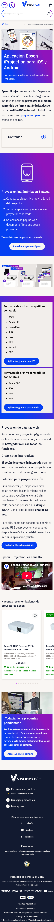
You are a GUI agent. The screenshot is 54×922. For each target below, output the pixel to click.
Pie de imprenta (40, 912)
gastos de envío (45, 920)
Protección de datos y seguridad (18, 912)
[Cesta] (50, 5)
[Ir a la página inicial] (26, 5)
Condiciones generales (25, 908)
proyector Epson (31, 115)
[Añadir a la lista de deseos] (35, 616)
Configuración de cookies (27, 916)
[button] (16, 683)
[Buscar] (48, 13)
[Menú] (5, 5)
